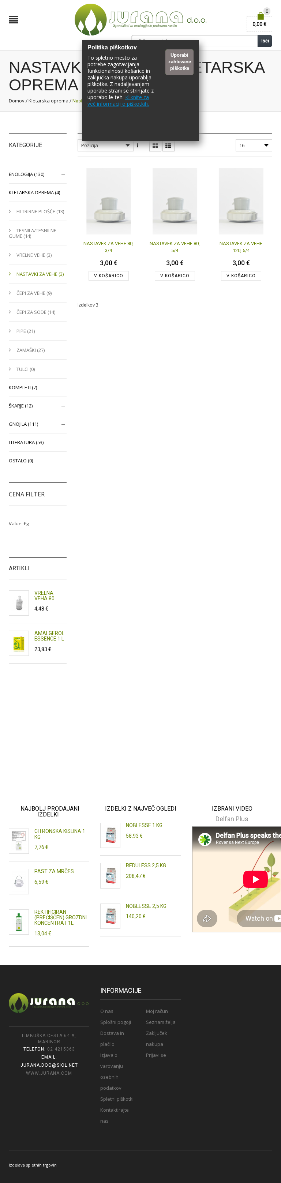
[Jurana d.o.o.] (140, 19)
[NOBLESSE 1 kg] (110, 835)
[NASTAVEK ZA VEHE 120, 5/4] (241, 201)
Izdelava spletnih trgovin (33, 1165)
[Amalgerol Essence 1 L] (19, 643)
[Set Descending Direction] (137, 145)
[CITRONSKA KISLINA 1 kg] (19, 841)
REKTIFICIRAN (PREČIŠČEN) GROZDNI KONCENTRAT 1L (60, 917)
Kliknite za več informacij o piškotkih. (118, 100)
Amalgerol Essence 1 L (49, 636)
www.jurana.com (49, 1073)
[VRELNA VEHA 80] (19, 603)
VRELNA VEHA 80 (44, 595)
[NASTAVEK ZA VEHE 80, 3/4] (108, 201)
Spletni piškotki (117, 1099)
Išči (265, 41)
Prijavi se (156, 1055)
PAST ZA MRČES (54, 871)
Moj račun (157, 1011)
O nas (106, 1011)
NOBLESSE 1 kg (144, 825)
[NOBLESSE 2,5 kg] (110, 916)
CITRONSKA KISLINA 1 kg (59, 834)
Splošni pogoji (115, 1022)
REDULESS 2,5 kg (146, 865)
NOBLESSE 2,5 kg (146, 906)
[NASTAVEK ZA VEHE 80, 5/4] (175, 201)
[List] (168, 146)
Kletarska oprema (48, 100)
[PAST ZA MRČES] (19, 881)
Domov (17, 100)
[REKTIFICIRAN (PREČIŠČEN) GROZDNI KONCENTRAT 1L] (19, 922)
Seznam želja (161, 1022)
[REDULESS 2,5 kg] (110, 875)
